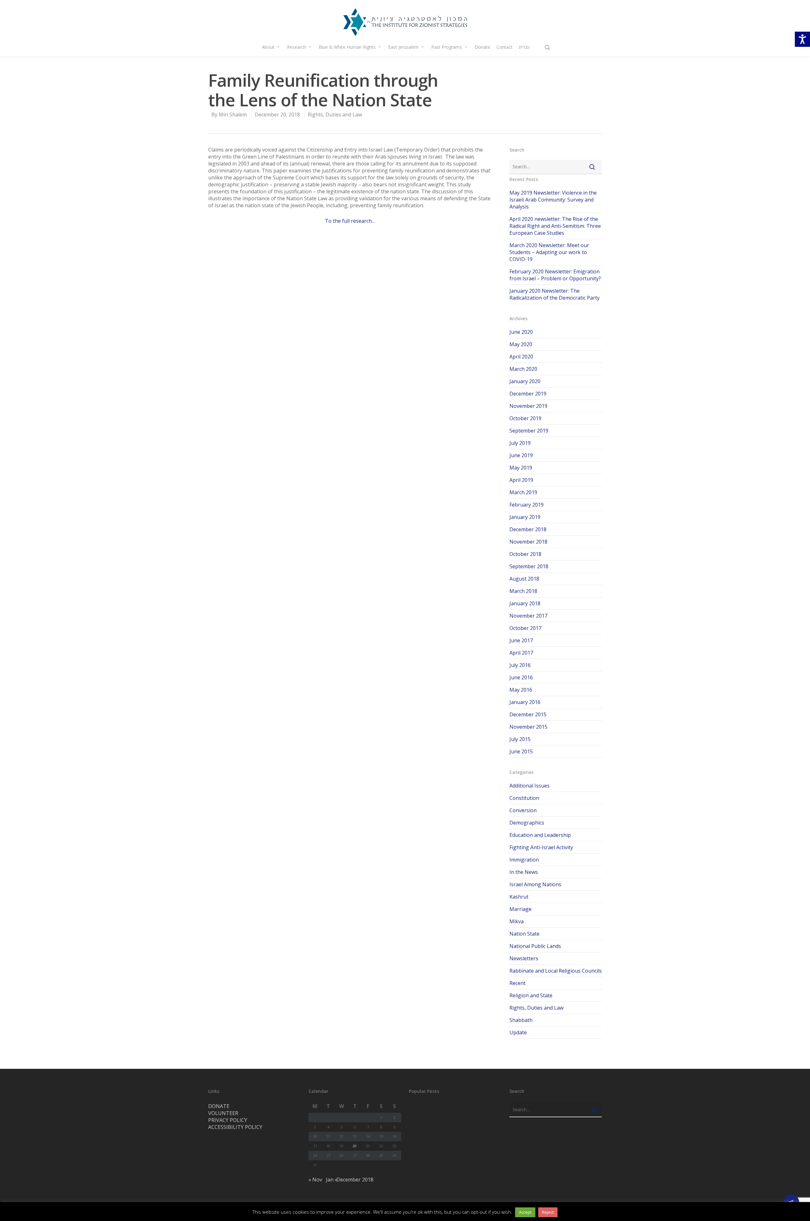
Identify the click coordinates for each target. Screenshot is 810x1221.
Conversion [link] (523, 810)
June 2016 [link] (521, 677)
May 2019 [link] (520, 467)
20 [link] (355, 1145)
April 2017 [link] (521, 652)
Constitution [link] (524, 797)
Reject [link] (548, 1212)
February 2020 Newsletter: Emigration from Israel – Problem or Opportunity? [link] (555, 275)
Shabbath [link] (521, 1020)
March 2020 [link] (523, 368)
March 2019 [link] (523, 492)
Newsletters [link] (523, 958)
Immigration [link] (524, 859)
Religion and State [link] (530, 995)
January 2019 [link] (524, 517)
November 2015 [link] (528, 726)
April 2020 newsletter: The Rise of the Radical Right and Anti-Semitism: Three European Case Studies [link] (555, 225)
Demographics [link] (526, 822)
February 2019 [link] (526, 504)
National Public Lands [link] (535, 946)
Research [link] (296, 47)
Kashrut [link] (518, 896)
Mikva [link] (516, 921)
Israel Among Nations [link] (535, 884)
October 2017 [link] (525, 628)
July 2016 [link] (520, 665)
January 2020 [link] (524, 381)
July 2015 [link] (520, 739)
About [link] (268, 47)
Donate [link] (482, 47)
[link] (405, 22)
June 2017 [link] (521, 640)
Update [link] (518, 1032)
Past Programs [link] (446, 47)
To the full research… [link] (350, 220)
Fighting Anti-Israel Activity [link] (541, 847)
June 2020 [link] (521, 331)
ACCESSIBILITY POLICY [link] (235, 1127)
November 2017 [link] (528, 615)
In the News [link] (523, 872)
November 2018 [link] (528, 541)
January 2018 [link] (524, 603)
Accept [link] (525, 1212)
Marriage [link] (520, 909)
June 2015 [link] (521, 751)
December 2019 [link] (527, 393)
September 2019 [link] (528, 430)
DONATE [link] (218, 1106)
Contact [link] (504, 47)
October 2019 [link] (525, 418)
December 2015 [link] (527, 714)
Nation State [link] (524, 933)
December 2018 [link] (527, 529)
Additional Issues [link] (529, 785)
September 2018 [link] (528, 566)
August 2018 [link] (524, 578)
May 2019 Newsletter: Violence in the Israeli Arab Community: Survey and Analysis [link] (553, 199)
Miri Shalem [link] (233, 114)
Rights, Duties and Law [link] (335, 114)
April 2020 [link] (521, 356)
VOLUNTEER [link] (223, 1113)
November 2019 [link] (528, 405)
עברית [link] (524, 47)
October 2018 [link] (525, 554)
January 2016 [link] (524, 702)
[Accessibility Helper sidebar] (802, 39)
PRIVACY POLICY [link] (227, 1120)
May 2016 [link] (520, 689)
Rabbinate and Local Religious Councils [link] (555, 970)
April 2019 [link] (521, 480)
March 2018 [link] (523, 591)
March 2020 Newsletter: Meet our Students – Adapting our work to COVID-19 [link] (549, 252)
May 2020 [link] (520, 344)
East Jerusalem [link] (403, 47)
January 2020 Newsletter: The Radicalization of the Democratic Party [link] (554, 294)
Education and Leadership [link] (540, 835)
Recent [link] (517, 983)
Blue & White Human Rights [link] (347, 47)
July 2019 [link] (520, 442)
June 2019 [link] (521, 455)
